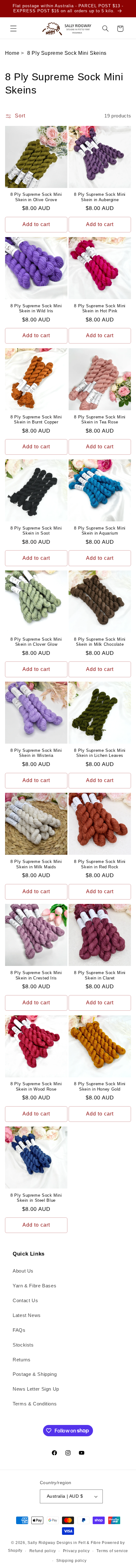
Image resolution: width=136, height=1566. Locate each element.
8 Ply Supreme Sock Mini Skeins (67, 53)
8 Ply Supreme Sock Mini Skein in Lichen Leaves (100, 753)
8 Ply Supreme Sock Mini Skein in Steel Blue (36, 1198)
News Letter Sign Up (36, 1389)
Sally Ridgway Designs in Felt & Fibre (64, 1543)
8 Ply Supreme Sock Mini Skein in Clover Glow (36, 642)
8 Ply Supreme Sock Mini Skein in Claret (100, 975)
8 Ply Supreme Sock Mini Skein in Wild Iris (36, 308)
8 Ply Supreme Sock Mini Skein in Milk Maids (36, 864)
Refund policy (42, 1551)
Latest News (27, 1315)
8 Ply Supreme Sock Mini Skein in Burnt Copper (36, 419)
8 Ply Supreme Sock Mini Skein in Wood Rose (36, 1086)
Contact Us (25, 1300)
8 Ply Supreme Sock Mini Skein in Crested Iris (36, 975)
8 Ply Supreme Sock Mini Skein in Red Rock (100, 864)
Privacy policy (76, 1551)
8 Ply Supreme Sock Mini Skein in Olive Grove (36, 197)
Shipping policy (71, 1561)
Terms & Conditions (35, 1403)
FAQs (19, 1330)
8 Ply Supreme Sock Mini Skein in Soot (36, 531)
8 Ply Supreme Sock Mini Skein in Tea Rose (100, 419)
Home (12, 53)
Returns (21, 1359)
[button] (13, 28)
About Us (23, 1271)
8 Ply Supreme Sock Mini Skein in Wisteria (36, 753)
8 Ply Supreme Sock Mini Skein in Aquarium (100, 531)
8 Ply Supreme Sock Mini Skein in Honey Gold (100, 1086)
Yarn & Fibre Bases (34, 1285)
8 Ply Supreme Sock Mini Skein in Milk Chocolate (100, 642)
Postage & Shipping (35, 1374)
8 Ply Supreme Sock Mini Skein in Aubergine (100, 197)
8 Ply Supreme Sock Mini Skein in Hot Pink (100, 308)
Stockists (23, 1345)
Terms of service (112, 1551)
